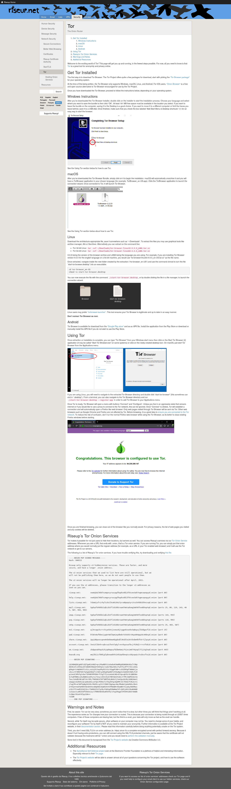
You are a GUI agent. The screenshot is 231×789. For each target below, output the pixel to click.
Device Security (48, 28)
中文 (41, 97)
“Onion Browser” (173, 84)
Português (43, 100)
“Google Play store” (115, 326)
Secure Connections (52, 43)
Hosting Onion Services (51, 78)
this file (168, 552)
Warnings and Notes (81, 56)
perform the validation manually (141, 735)
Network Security (48, 38)
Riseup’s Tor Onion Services (85, 54)
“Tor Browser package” (180, 77)
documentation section (90, 726)
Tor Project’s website (119, 739)
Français (51, 103)
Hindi (42, 108)
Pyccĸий (52, 100)
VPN (68, 17)
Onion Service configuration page (154, 781)
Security (77, 17)
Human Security (48, 23)
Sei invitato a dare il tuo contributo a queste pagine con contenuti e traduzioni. (76, 785)
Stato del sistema (70, 781)
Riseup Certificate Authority (50, 60)
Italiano (58, 103)
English (55, 97)
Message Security (49, 33)
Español (48, 97)
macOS (81, 43)
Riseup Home (10, 2)
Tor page (99, 753)
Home (43, 17)
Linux (80, 46)
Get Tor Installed (80, 38)
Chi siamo (88, 17)
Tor (44, 72)
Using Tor (77, 51)
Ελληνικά (50, 105)
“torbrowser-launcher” (97, 312)
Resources (46, 84)
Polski (42, 105)
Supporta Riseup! (51, 113)
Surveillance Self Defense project (91, 750)
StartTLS (47, 66)
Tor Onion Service (179, 540)
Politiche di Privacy (97, 781)
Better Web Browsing (52, 49)
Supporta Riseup (54, 781)
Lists (60, 17)
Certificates (48, 54)
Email (52, 17)
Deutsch (43, 103)
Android (81, 48)
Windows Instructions (87, 40)
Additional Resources (82, 59)
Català (58, 105)
